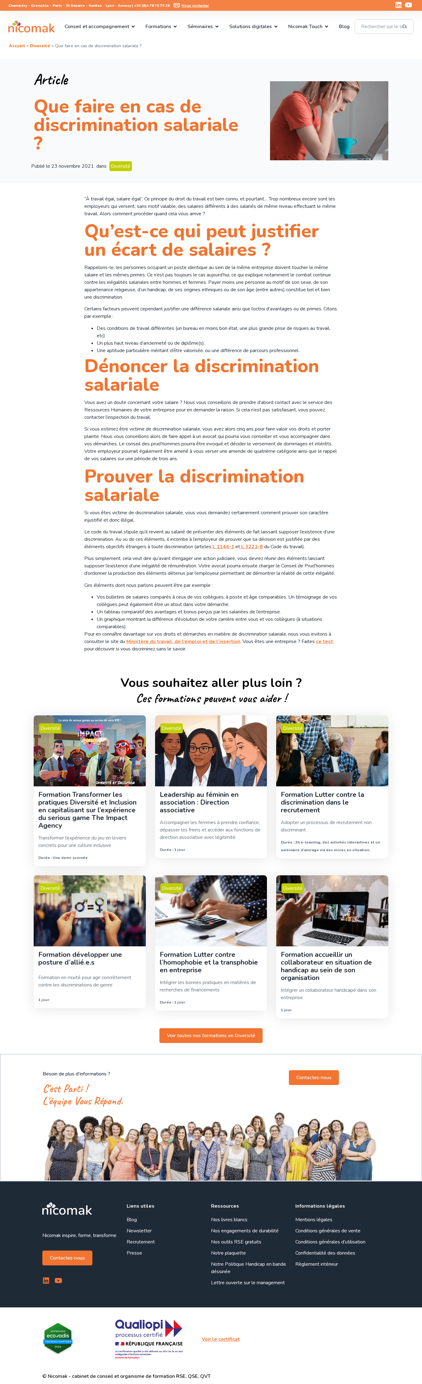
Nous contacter (195, 5)
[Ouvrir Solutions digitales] (275, 26)
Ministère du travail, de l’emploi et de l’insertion (183, 641)
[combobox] (384, 26)
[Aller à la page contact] (176, 5)
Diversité (40, 46)
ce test (324, 641)
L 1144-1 (222, 546)
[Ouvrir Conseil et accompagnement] (133, 26)
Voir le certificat (221, 1339)
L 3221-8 (251, 546)
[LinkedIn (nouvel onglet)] (398, 5)
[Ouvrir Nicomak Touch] (326, 26)
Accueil (17, 46)
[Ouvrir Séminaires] (216, 26)
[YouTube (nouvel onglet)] (408, 5)
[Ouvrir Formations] (175, 26)
